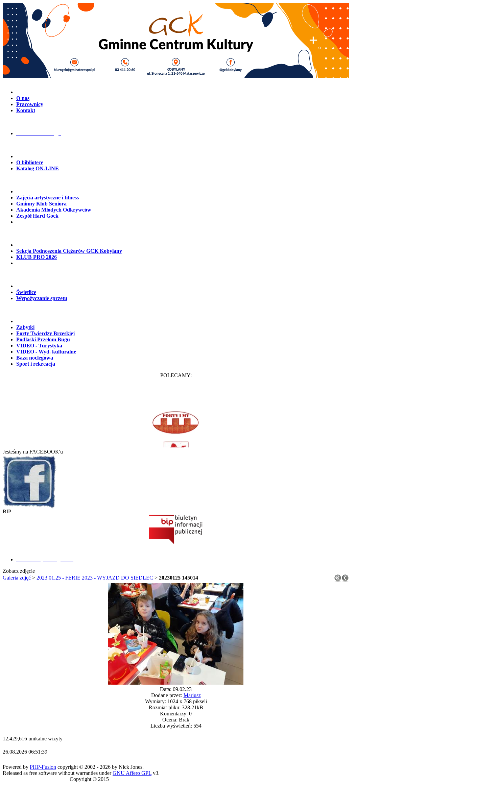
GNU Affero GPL (132, 773)
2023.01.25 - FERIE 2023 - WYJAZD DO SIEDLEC (95, 578)
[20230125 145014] (175, 683)
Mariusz (192, 695)
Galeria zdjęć (17, 578)
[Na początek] (337, 580)
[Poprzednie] (345, 580)
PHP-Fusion (43, 767)
